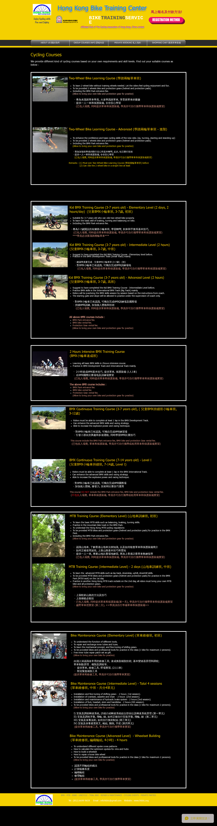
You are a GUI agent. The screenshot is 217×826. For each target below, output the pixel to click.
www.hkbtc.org (141, 801)
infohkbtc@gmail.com (111, 801)
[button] (50, 43)
